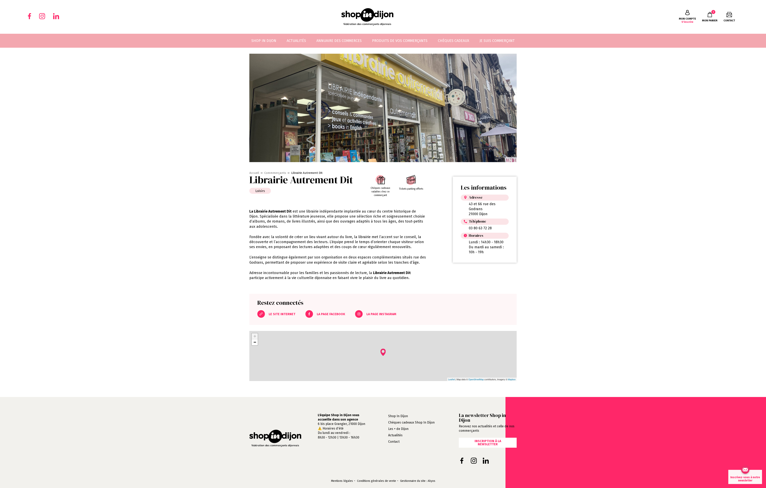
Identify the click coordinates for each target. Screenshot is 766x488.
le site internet (281, 314)
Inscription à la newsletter (488, 442)
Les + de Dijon (398, 429)
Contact (394, 441)
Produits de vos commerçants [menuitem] (399, 41)
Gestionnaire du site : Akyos (417, 481)
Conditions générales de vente (376, 481)
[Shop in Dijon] (367, 17)
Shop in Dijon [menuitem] (263, 41)
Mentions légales (342, 481)
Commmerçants (275, 173)
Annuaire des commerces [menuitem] (339, 41)
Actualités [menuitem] (296, 41)
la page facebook (330, 314)
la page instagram (381, 314)
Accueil (254, 173)
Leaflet (451, 379)
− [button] (255, 342)
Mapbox (512, 379)
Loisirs (260, 191)
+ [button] (255, 336)
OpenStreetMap (476, 379)
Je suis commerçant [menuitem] (497, 41)
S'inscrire (687, 20)
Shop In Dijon (398, 416)
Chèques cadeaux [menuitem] (453, 41)
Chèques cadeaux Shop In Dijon (411, 422)
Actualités (395, 435)
